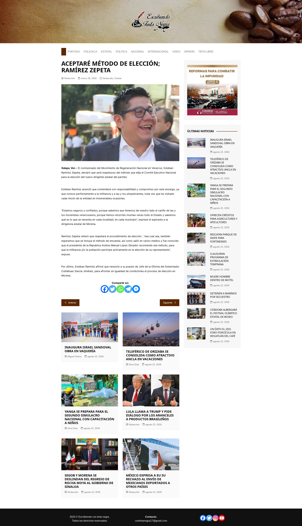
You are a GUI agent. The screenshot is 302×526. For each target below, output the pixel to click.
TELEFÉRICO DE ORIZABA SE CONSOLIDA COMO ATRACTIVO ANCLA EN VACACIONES (150, 355)
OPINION (189, 51)
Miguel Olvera (74, 356)
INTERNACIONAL (158, 51)
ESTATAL (106, 51)
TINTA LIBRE (205, 51)
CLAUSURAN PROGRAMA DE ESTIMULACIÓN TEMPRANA (219, 259)
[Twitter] (112, 289)
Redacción (69, 78)
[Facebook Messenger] (136, 289)
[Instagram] (215, 518)
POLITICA (121, 51)
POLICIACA (90, 51)
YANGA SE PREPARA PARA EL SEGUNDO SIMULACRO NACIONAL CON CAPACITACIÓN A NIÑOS (89, 417)
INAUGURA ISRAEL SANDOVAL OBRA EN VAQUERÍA (88, 349)
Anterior (72, 302)
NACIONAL (137, 51)
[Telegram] (128, 289)
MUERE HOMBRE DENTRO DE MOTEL (221, 278)
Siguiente (167, 302)
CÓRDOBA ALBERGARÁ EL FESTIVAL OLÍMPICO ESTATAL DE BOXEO (223, 313)
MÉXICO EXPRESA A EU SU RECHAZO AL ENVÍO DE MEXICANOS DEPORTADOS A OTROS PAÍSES (148, 481)
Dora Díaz (134, 364)
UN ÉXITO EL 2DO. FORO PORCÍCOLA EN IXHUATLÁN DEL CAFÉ (223, 332)
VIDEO (176, 51)
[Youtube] (222, 518)
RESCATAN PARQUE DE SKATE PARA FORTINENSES (223, 238)
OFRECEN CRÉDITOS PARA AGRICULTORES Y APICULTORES (223, 218)
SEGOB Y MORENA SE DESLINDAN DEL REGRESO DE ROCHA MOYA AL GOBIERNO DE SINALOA (89, 481)
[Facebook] (105, 289)
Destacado (108, 78)
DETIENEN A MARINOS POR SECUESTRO (223, 295)
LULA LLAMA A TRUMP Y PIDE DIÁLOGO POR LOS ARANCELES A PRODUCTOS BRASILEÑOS (150, 415)
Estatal (118, 78)
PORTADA (74, 51)
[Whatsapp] (120, 289)
